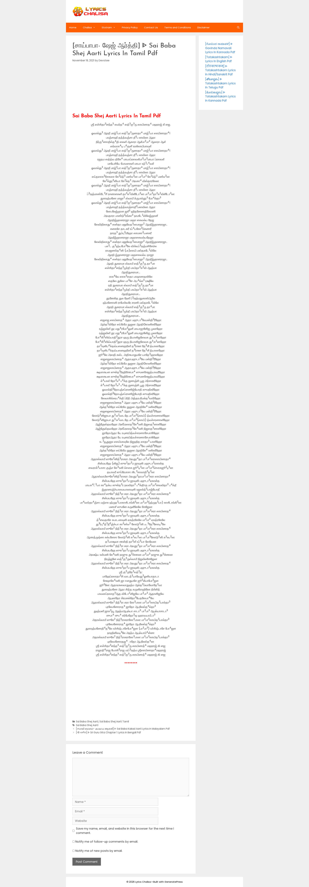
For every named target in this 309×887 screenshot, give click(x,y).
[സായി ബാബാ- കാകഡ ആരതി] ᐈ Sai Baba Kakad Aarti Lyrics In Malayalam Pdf (123, 728)
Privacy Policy (130, 27)
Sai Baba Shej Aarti (87, 721)
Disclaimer (203, 27)
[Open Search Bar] (238, 27)
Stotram (107, 27)
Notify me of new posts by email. (98, 851)
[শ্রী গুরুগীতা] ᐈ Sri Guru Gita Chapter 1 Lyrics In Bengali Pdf (108, 732)
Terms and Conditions (177, 27)
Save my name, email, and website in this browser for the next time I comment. (125, 830)
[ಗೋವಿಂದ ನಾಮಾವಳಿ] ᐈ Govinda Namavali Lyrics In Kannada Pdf (220, 48)
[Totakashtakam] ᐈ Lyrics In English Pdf (218, 59)
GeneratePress (173, 881)
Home (72, 27)
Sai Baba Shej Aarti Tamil (114, 721)
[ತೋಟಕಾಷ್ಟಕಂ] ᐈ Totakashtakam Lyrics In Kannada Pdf (220, 96)
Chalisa (87, 27)
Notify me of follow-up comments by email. (106, 842)
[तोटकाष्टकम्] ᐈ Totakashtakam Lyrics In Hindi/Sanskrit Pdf (220, 70)
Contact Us (151, 27)
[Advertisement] (130, 90)
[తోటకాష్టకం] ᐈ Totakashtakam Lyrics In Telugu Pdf (220, 83)
